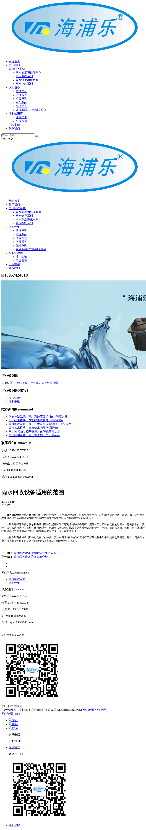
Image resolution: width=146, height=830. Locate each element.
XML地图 (101, 709)
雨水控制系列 (24, 83)
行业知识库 (16, 113)
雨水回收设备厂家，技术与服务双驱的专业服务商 (40, 424)
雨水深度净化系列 (27, 80)
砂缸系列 (21, 94)
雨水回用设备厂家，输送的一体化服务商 (34, 435)
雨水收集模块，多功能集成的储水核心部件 (36, 420)
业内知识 (21, 117)
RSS (17, 713)
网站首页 (14, 61)
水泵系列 (21, 102)
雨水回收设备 (17, 68)
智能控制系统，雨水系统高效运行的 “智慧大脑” (39, 416)
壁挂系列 (21, 91)
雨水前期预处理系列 (28, 72)
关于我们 (14, 65)
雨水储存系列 (24, 76)
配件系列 (21, 106)
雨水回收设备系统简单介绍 (31, 556)
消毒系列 (21, 98)
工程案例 (14, 124)
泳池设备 (14, 87)
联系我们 (14, 128)
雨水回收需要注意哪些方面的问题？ (36, 553)
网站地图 (88, 709)
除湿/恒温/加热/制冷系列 (31, 109)
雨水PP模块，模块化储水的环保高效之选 (34, 431)
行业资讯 (21, 121)
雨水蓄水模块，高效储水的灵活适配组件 (34, 427)
